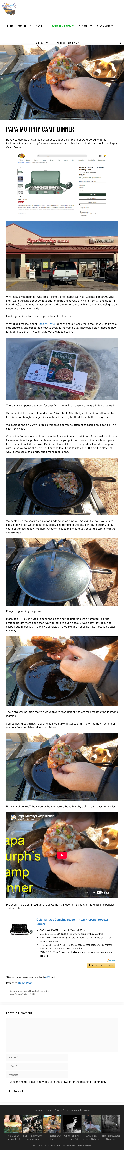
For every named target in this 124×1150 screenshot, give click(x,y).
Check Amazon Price (102, 965)
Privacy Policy (61, 1110)
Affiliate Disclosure (80, 1110)
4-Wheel (84, 26)
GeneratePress (84, 1145)
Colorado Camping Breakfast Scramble (29, 991)
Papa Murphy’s (47, 323)
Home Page (25, 982)
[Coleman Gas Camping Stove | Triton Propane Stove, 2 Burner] (21, 929)
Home (10, 26)
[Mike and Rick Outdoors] (10, 8)
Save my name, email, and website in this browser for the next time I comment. (57, 1081)
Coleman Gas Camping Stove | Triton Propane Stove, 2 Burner (72, 922)
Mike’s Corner (105, 26)
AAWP (47, 977)
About (48, 1110)
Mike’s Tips (42, 43)
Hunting (22, 26)
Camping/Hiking (61, 26)
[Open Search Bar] (120, 42)
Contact (38, 1110)
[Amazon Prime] (110, 960)
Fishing (40, 26)
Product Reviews (66, 43)
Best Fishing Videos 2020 (22, 994)
